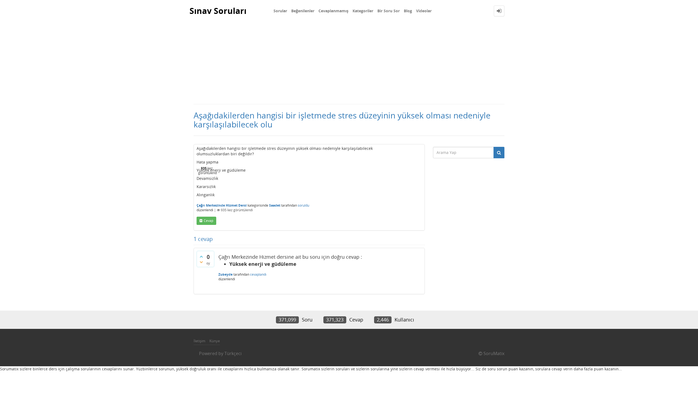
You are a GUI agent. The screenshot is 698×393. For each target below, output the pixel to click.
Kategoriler (363, 10)
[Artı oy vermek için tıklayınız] (201, 256)
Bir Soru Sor (388, 10)
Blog (408, 10)
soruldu (303, 205)
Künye (214, 340)
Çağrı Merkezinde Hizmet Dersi (222, 205)
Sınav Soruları (217, 10)
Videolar (424, 10)
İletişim (199, 340)
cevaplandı (258, 274)
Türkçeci (233, 353)
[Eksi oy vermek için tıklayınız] (201, 262)
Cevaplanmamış (333, 10)
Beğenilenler (302, 10)
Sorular (280, 10)
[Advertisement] (349, 63)
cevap (208, 220)
